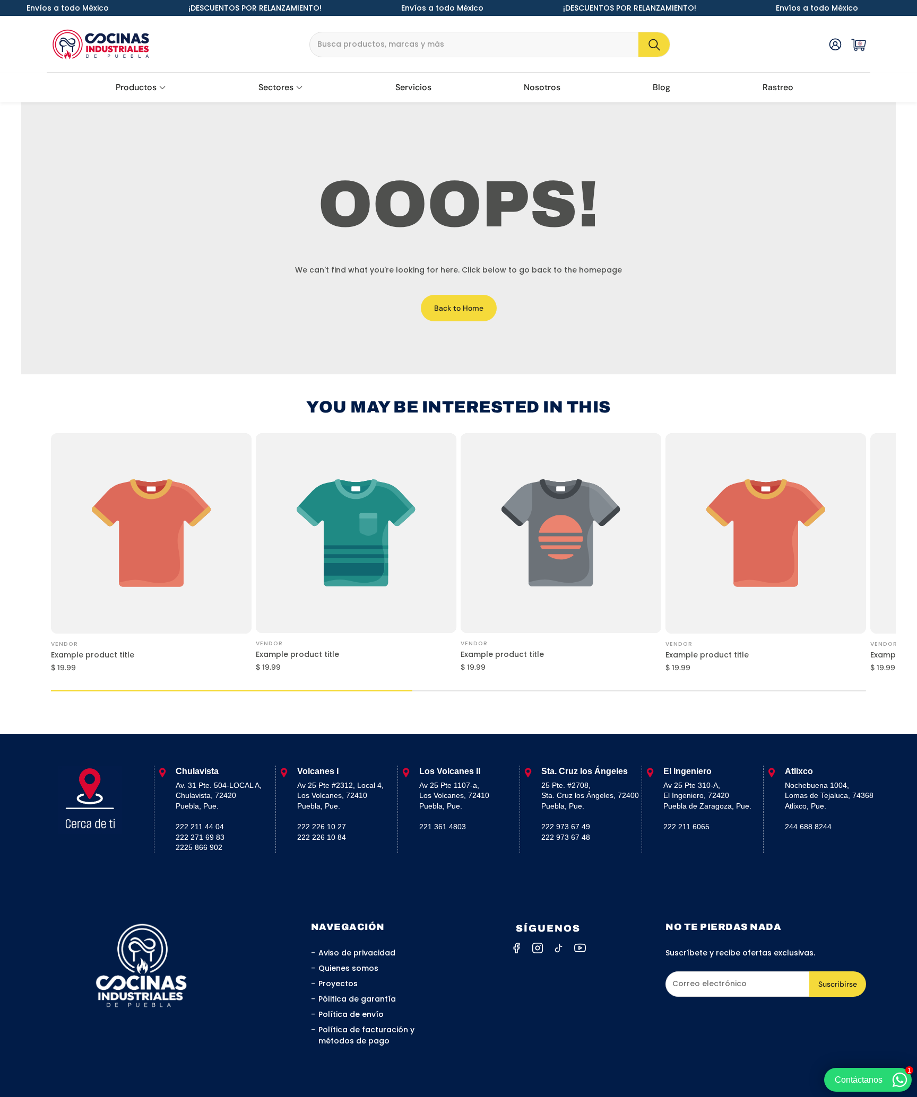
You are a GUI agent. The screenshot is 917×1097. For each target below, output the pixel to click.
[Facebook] (516, 948)
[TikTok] (559, 948)
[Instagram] (537, 948)
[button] (490, 44)
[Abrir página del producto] (151, 533)
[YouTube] (580, 948)
